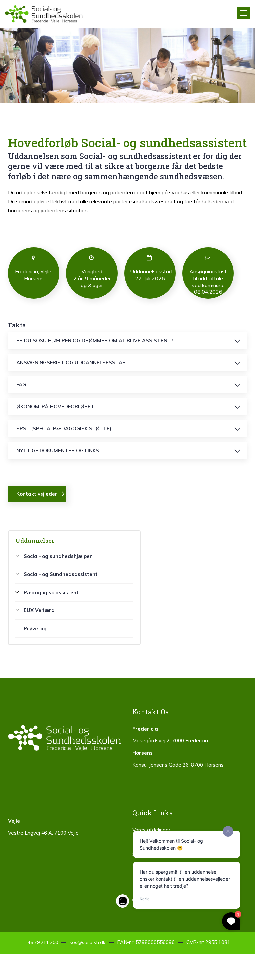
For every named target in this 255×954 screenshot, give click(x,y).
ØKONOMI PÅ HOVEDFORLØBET (55, 406)
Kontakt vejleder (36, 494)
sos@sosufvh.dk (87, 942)
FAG (21, 384)
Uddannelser (34, 540)
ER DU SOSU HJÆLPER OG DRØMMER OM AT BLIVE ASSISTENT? (94, 340)
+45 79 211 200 (41, 942)
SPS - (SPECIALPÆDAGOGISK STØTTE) (63, 428)
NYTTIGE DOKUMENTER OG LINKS (57, 450)
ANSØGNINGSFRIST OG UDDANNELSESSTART (72, 362)
